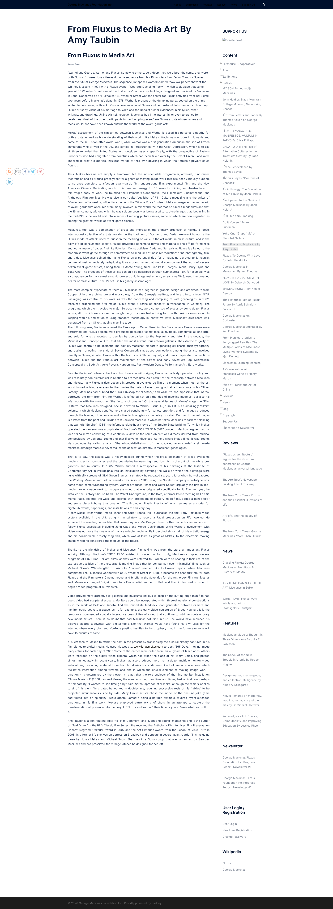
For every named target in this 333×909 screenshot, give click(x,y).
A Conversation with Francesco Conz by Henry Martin (240, 373)
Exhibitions (192, 4)
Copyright (229, 415)
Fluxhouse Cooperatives (239, 64)
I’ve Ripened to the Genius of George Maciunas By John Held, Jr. (241, 204)
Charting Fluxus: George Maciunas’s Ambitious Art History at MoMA (239, 567)
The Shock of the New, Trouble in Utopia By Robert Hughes (241, 659)
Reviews (207, 4)
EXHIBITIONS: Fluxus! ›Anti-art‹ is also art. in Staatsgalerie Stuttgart (240, 603)
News (233, 4)
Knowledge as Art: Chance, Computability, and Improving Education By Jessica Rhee (242, 720)
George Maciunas (234, 869)
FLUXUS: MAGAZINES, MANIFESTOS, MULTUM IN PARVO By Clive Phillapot (240, 135)
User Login (230, 824)
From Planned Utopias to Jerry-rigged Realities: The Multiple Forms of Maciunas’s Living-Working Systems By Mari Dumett (241, 347)
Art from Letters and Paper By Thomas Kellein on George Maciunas (242, 119)
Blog (225, 408)
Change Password (234, 836)
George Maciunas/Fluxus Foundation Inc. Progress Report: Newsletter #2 (239, 782)
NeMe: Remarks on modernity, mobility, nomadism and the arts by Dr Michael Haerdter (242, 700)
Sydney (156, 903)
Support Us (248, 4)
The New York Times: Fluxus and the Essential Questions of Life (242, 499)
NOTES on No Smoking (238, 216)
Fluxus (227, 863)
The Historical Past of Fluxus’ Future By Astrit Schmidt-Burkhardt (242, 304)
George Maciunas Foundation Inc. (90, 4)
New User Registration (237, 830)
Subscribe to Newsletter (238, 428)
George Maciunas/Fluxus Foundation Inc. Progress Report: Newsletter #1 (239, 762)
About (177, 4)
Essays (221, 4)
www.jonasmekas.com (148, 646)
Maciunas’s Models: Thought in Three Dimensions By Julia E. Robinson (243, 639)
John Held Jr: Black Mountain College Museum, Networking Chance (242, 104)
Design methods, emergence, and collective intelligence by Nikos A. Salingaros (242, 680)
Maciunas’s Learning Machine (242, 363)
